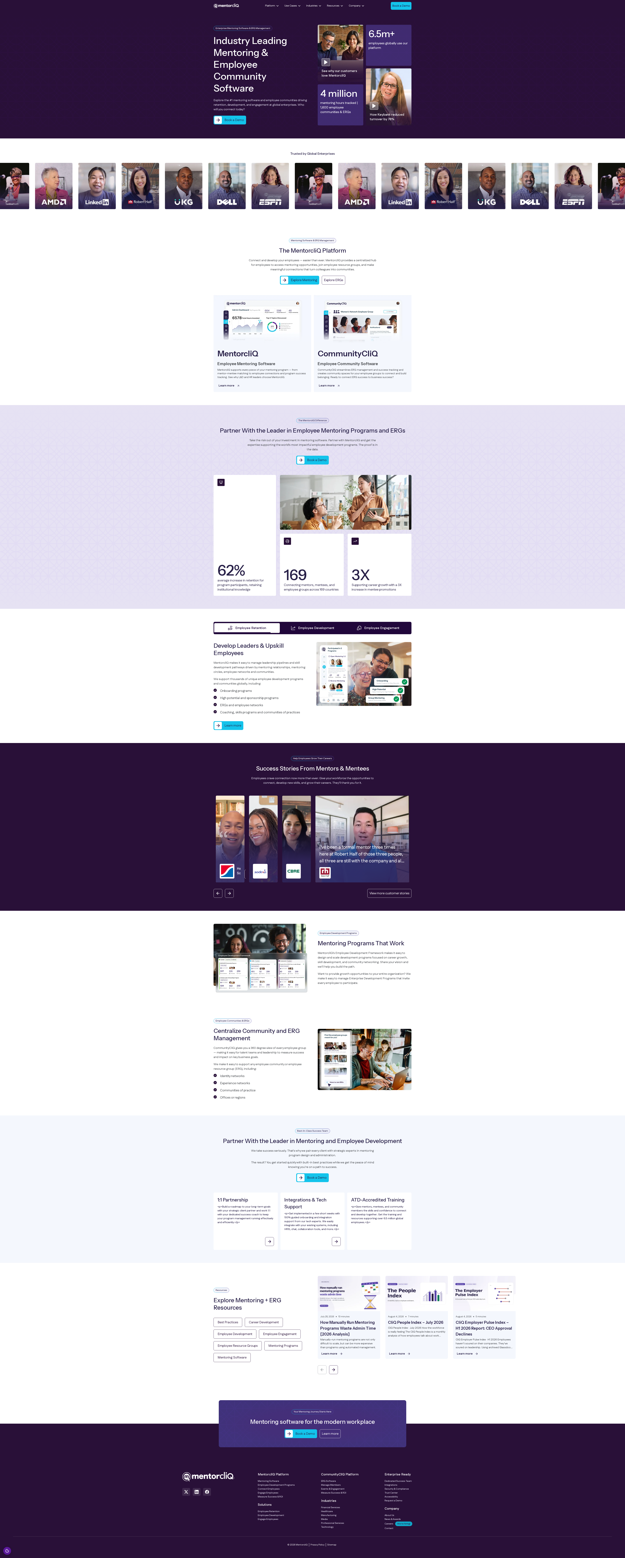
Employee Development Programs (276, 1489)
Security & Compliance (397, 1493)
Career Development (264, 1327)
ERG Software (328, 1485)
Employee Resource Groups (238, 1350)
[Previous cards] (322, 1374)
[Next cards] (333, 1374)
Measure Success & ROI (270, 1501)
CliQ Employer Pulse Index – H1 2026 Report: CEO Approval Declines (484, 1333)
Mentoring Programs (283, 1350)
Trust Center (391, 1497)
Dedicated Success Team (398, 1485)
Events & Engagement (332, 1493)
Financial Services (330, 1512)
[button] (263, 843)
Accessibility (391, 1501)
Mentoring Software (232, 1362)
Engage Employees (268, 1497)
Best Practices (228, 1327)
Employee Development (235, 1338)
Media (324, 1523)
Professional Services (332, 1527)
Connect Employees (269, 1493)
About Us (389, 1520)
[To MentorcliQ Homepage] (226, 6)
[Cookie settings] (7, 1551)
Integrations (391, 1489)
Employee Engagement (280, 1338)
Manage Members (331, 1489)
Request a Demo (393, 1505)
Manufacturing (328, 1520)
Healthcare (327, 1516)
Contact (389, 1533)
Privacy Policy (317, 1549)
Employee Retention (269, 1516)
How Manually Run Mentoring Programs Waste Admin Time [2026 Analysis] (348, 1333)
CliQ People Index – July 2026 (415, 1327)
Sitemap (331, 1549)
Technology (327, 1531)
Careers (397, 1528)
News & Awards (393, 1523)
